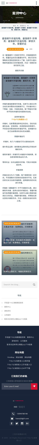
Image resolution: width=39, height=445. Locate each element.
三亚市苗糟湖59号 (19, 434)
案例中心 (23, 26)
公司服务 (7, 315)
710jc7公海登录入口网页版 (19, 361)
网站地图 (19, 357)
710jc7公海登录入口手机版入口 (19, 365)
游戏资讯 (7, 311)
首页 (14, 26)
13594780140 (22, 414)
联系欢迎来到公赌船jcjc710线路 (15, 319)
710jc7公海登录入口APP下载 (18, 368)
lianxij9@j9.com (22, 419)
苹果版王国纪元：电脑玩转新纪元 (17, 272)
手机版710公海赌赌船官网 (13, 303)
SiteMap (10, 357)
